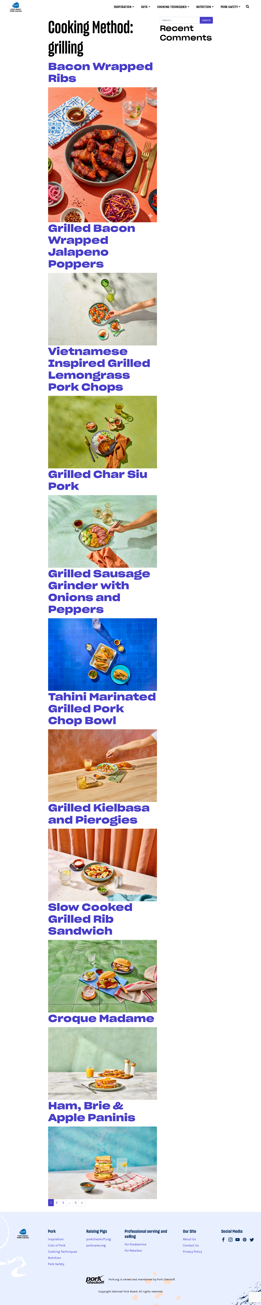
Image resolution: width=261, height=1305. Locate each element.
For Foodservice (135, 1244)
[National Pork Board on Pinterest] (245, 1240)
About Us (189, 1239)
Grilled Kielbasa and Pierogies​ (99, 814)
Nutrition (203, 7)
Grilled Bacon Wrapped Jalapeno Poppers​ (91, 246)
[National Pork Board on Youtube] (237, 1240)
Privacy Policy (192, 1252)
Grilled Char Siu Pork (97, 480)
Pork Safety (229, 7)
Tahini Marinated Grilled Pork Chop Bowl (102, 708)
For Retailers (133, 1250)
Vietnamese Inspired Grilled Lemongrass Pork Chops (99, 369)
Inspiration (123, 7)
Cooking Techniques (172, 7)
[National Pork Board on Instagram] (230, 1240)
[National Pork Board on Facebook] (223, 1240)
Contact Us (191, 1245)
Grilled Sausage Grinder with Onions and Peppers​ (99, 591)
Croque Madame (101, 1018)
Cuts (144, 7)
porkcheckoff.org (98, 1239)
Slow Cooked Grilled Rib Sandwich (90, 919)
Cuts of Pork (57, 1245)
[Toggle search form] (247, 6)
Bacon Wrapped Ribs (100, 72)
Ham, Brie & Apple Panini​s (91, 1111)
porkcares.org (96, 1245)
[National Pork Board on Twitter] (252, 1240)
